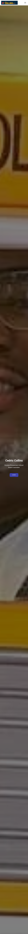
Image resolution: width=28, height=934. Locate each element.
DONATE (14, 474)
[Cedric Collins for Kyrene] (10, 3)
